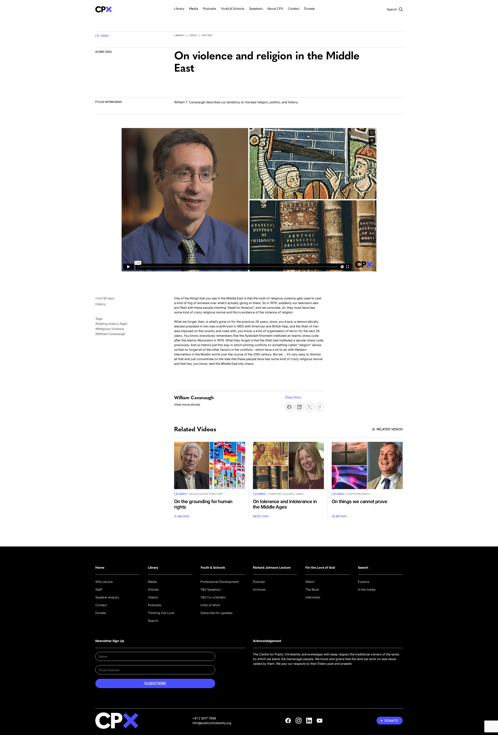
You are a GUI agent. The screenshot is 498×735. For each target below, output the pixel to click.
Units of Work (210, 605)
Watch (310, 582)
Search (153, 621)
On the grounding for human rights (203, 504)
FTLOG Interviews (108, 101)
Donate (309, 9)
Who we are (104, 582)
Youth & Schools (232, 9)
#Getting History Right (111, 324)
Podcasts (209, 9)
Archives (259, 589)
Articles (153, 589)
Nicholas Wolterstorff (206, 494)
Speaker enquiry (107, 597)
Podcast (259, 582)
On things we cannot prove (359, 501)
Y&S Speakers (210, 589)
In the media (366, 589)
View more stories (187, 404)
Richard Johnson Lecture (271, 567)
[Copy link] (319, 407)
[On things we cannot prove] (367, 465)
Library (179, 9)
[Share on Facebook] (289, 407)
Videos (153, 597)
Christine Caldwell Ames (285, 494)
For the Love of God (320, 567)
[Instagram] (299, 721)
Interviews (312, 597)
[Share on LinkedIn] (299, 407)
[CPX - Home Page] (130, 9)
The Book (312, 589)
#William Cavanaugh (110, 334)
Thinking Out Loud (161, 613)
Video (104, 35)
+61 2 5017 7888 (204, 718)
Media (193, 9)
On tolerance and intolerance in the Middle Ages (285, 504)
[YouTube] (320, 721)
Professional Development (219, 582)
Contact (293, 9)
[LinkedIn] (309, 721)
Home (99, 567)
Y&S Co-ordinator (213, 597)
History (207, 35)
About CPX (275, 9)
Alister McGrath (358, 494)
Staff (98, 589)
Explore (363, 582)
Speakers (256, 9)
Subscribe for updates (216, 613)
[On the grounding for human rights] (209, 465)
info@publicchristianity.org (211, 723)
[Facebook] (288, 721)
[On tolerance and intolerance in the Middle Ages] (288, 465)
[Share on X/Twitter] (309, 407)
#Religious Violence (109, 329)
